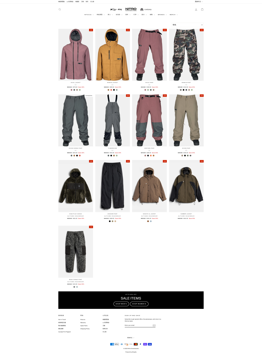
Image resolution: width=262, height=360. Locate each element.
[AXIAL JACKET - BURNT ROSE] (71, 90)
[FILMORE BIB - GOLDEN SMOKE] (114, 156)
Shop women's (139, 304)
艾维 (82, 1)
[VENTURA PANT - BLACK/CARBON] (148, 156)
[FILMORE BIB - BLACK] (111, 156)
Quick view (75, 78)
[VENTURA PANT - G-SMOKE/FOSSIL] (154, 156)
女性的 (118, 14)
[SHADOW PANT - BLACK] (110, 221)
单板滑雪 (100, 14)
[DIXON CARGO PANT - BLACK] (77, 156)
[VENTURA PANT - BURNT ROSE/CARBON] (145, 156)
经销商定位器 (62, 322)
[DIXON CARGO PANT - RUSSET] (80, 156)
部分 (143, 14)
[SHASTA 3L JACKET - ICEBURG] (151, 221)
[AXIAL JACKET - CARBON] (74, 90)
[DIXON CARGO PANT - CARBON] (71, 156)
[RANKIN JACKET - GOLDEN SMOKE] (108, 90)
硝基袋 (77, 1)
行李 (135, 14)
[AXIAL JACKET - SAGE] (80, 90)
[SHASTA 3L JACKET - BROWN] (148, 221)
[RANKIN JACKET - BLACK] (114, 90)
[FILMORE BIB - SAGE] (117, 156)
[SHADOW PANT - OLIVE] (112, 221)
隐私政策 (60, 328)
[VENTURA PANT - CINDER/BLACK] (151, 156)
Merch (173, 14)
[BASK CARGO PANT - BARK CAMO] (77, 287)
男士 (109, 14)
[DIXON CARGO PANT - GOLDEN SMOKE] (74, 156)
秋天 (87, 1)
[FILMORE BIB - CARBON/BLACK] (108, 156)
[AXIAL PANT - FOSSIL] (154, 90)
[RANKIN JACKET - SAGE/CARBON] (117, 90)
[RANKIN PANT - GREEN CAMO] (181, 90)
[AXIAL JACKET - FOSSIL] (77, 90)
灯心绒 (92, 1)
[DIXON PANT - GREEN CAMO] (190, 156)
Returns (82, 319)
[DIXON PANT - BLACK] (185, 156)
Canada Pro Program (64, 332)
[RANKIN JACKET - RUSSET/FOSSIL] (111, 90)
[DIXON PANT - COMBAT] (188, 156)
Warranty (83, 322)
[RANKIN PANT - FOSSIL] (189, 90)
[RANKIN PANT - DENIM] (186, 90)
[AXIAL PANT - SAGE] (148, 90)
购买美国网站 (62, 325)
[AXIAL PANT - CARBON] (151, 90)
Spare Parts (83, 325)
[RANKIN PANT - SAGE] (192, 90)
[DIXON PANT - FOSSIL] (182, 156)
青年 (127, 14)
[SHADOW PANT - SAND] (115, 221)
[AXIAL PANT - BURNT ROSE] (145, 90)
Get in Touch (62, 319)
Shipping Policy (85, 328)
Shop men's (121, 304)
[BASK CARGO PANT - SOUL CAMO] (74, 287)
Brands (161, 14)
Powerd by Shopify (130, 352)
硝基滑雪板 (61, 1)
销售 (151, 14)
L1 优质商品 (70, 1)
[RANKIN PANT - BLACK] (184, 90)
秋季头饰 (105, 328)
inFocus (88, 14)
